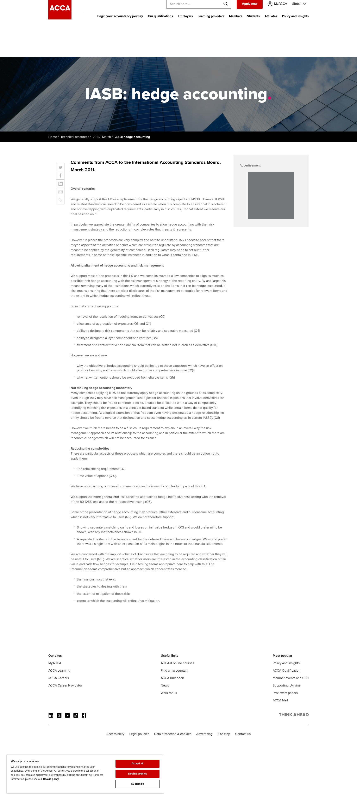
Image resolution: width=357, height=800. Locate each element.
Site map (224, 734)
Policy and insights (295, 16)
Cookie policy (51, 779)
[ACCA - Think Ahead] (59, 18)
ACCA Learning (59, 670)
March (106, 137)
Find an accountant (174, 670)
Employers (185, 16)
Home (52, 137)
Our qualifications (160, 16)
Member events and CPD (291, 678)
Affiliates (271, 16)
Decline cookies (137, 773)
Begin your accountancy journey (120, 16)
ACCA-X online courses (177, 663)
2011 (96, 137)
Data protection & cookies (172, 734)
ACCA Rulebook (172, 678)
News (165, 685)
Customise (137, 784)
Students (253, 16)
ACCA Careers (58, 678)
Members (235, 16)
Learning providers (211, 16)
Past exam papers (285, 693)
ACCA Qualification (286, 670)
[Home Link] (294, 715)
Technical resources (75, 137)
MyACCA (54, 663)
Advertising (204, 734)
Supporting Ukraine (287, 685)
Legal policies (139, 734)
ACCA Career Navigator (65, 685)
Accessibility (115, 734)
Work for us (169, 693)
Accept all (137, 763)
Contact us (243, 734)
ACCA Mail (280, 700)
